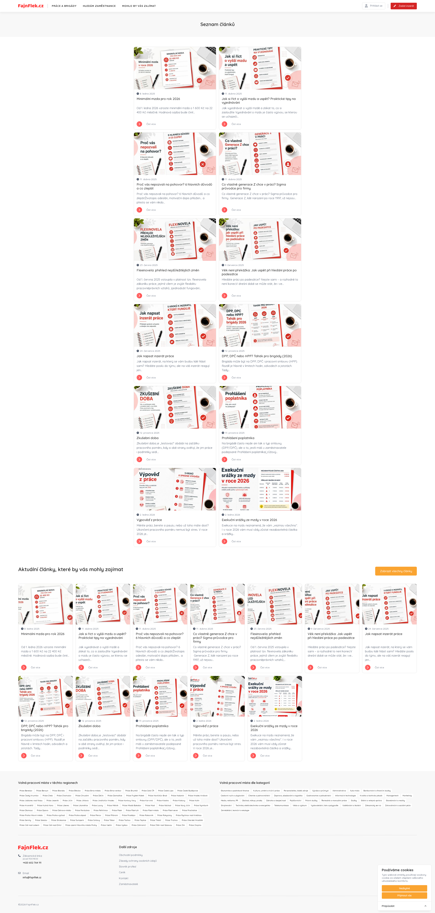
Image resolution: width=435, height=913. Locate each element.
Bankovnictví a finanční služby (377, 790)
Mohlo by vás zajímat (139, 5)
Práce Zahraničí (139, 825)
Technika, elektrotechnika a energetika (253, 805)
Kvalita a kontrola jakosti (371, 795)
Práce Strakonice (58, 820)
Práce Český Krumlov (29, 795)
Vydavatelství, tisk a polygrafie (324, 805)
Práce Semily (25, 820)
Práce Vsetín (106, 825)
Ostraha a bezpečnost (276, 800)
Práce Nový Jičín (182, 805)
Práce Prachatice (189, 810)
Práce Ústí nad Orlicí (52, 825)
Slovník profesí (127, 866)
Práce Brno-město (93, 790)
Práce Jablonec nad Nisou (31, 800)
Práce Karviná (146, 800)
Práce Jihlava (82, 800)
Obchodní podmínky (131, 855)
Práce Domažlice (115, 795)
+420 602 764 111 (32, 862)
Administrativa (339, 790)
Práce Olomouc (26, 810)
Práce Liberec (63, 805)
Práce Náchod (165, 805)
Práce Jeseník (53, 800)
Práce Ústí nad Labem (29, 825)
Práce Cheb (48, 795)
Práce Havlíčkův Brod (157, 795)
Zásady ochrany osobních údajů (138, 860)
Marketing (407, 795)
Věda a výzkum (300, 805)
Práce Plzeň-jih (132, 810)
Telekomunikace (281, 805)
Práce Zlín (180, 825)
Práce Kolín (194, 800)
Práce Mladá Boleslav (131, 805)
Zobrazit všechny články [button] (396, 571)
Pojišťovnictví (295, 800)
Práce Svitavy (94, 820)
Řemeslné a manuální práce (334, 800)
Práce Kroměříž (26, 805)
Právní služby (311, 800)
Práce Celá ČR (148, 790)
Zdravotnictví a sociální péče (398, 805)
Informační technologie (345, 795)
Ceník (122, 872)
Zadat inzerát (406, 5)
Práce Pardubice (82, 810)
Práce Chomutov (64, 795)
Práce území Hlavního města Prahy (81, 825)
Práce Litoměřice (80, 805)
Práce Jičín (67, 800)
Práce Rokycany (164, 815)
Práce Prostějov (128, 815)
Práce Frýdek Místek (135, 795)
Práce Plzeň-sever (170, 810)
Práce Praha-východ (56, 815)
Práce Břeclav (75, 790)
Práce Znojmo (195, 825)
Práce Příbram (111, 815)
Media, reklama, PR (229, 800)
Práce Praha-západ (77, 815)
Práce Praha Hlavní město (31, 815)
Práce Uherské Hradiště (192, 820)
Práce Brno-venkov (113, 790)
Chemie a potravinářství (259, 795)
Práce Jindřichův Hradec (103, 800)
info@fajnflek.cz (32, 877)
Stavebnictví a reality (395, 800)
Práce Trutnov (171, 820)
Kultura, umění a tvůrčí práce (266, 790)
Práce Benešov (26, 790)
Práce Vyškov (122, 825)
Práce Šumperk (77, 820)
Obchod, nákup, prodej (252, 800)
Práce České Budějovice (187, 790)
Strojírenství (226, 805)
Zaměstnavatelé (128, 884)
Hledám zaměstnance (99, 5)
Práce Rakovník (146, 815)
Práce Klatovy (179, 800)
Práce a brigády (64, 5)
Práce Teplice (140, 820)
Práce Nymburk (201, 805)
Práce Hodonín (177, 795)
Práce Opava (42, 810)
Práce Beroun (42, 790)
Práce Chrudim (82, 795)
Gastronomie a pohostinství (319, 795)
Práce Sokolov (41, 820)
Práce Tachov (124, 820)
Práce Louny (97, 805)
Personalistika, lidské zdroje (296, 790)
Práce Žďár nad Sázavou (161, 825)
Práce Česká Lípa (165, 790)
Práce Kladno (163, 800)
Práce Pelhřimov (101, 810)
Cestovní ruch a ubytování (232, 795)
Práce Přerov (95, 815)
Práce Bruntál (131, 790)
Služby (354, 800)
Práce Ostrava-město (61, 810)
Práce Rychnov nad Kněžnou (189, 815)
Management (392, 795)
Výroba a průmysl (320, 790)
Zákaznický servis (373, 805)
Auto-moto (354, 790)
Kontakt (123, 878)
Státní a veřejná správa (371, 800)
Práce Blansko (58, 790)
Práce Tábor (109, 820)
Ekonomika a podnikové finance (235, 790)
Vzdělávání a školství (351, 805)
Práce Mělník (112, 805)
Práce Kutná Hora (45, 805)
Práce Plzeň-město (151, 810)
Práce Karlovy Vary (127, 800)
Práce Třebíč (155, 820)
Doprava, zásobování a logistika (288, 795)
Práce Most (150, 805)
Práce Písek (117, 810)
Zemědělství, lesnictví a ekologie (235, 810)
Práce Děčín (98, 795)
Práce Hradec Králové (197, 795)
